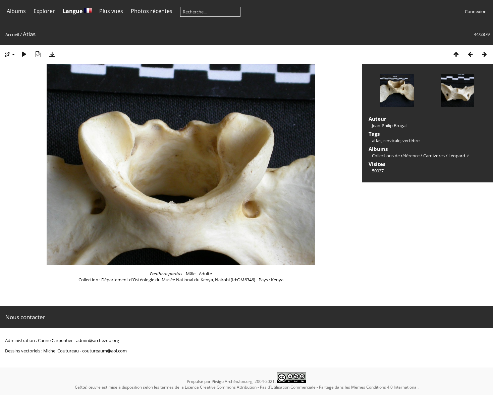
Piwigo (218, 381)
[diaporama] (24, 54)
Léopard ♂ (459, 156)
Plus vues (111, 11)
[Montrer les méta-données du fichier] (38, 54)
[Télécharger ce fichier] (52, 54)
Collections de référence (396, 156)
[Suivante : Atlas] (484, 54)
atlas (376, 140)
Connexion (476, 11)
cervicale (391, 140)
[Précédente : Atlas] (470, 54)
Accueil (12, 35)
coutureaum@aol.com (104, 351)
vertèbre (411, 140)
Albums (16, 11)
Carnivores (434, 156)
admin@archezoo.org (97, 340)
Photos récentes (151, 11)
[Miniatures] (456, 54)
